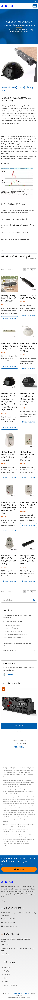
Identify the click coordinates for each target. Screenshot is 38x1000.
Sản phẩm (7, 974)
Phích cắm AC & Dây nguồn (12, 625)
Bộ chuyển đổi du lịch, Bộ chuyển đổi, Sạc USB (17, 644)
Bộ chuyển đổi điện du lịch (9, 839)
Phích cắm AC (25, 841)
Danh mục (12, 30)
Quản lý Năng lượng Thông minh (14, 637)
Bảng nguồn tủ (30, 839)
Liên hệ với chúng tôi (8, 845)
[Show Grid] (33, 259)
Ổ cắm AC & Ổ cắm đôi (11, 628)
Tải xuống (10, 674)
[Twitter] (4, 901)
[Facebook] (2, 901)
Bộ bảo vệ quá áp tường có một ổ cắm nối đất (28, 505)
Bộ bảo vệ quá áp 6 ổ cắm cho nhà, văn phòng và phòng (28, 347)
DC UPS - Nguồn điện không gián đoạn (16, 634)
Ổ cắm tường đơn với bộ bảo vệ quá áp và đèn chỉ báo (27, 456)
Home (6, 30)
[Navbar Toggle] (35, 5)
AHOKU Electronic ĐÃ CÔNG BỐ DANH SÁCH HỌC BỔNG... (17, 950)
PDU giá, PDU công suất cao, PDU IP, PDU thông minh (17, 616)
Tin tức (6, 981)
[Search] (34, 600)
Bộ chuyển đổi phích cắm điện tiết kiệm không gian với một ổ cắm (8, 507)
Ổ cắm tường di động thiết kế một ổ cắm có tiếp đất (8, 456)
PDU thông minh (16, 843)
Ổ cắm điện (23, 839)
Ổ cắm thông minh (7, 843)
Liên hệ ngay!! (19, 869)
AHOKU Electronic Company (21, 993)
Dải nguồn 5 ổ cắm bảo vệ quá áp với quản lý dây (27, 559)
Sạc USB (18, 839)
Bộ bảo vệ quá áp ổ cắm (8, 841)
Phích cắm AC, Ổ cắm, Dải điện (24, 30)
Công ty (6, 971)
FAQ (5, 978)
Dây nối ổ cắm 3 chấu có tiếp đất (28, 296)
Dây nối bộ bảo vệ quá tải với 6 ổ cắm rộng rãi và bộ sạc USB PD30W (27, 398)
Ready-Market (26, 997)
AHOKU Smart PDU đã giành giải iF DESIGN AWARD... (15, 940)
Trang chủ (7, 967)
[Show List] (35, 259)
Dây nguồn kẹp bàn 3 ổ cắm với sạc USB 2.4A (9, 298)
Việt (35, 1)
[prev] (2, 250)
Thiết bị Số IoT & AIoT (9, 650)
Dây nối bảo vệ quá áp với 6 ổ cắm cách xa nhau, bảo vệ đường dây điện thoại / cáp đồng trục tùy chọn (9, 401)
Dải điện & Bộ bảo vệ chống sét (19, 32)
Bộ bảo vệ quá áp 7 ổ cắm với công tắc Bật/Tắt (9, 346)
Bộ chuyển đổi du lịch (20, 837)
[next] (34, 250)
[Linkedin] (6, 901)
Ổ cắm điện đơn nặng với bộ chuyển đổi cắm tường (9, 559)
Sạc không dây (18, 841)
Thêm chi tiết (19, 747)
